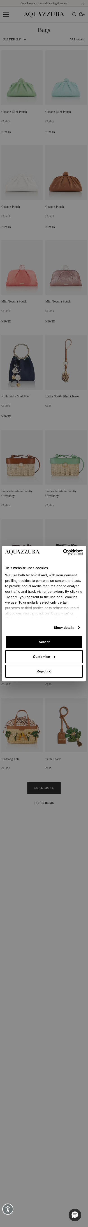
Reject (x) (44, 671)
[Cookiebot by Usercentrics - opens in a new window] (63, 552)
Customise (41, 657)
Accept (44, 642)
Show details (64, 628)
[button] (75, 1215)
